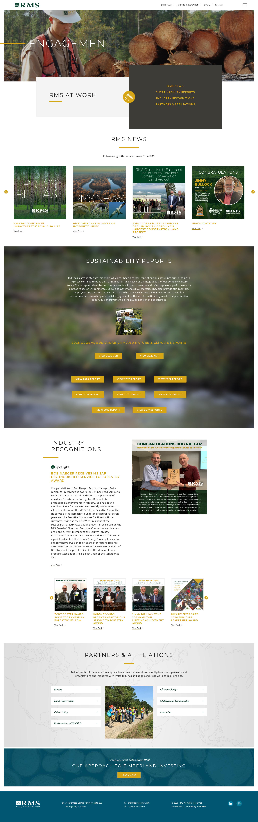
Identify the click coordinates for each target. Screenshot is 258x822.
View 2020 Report (129, 394)
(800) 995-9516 (137, 806)
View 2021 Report (88, 394)
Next (252, 191)
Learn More (129, 775)
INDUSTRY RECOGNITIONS (175, 98)
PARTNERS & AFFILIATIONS (175, 104)
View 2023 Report (129, 379)
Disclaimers (176, 806)
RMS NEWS (175, 86)
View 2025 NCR (149, 356)
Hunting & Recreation (188, 5)
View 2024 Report (88, 379)
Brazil (207, 5)
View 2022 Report (170, 379)
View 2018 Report (108, 410)
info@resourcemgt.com (139, 802)
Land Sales (166, 5)
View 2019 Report (170, 394)
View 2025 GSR (108, 356)
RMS (181, 802)
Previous (5, 191)
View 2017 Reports (149, 410)
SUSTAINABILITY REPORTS (175, 92)
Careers (219, 5)
